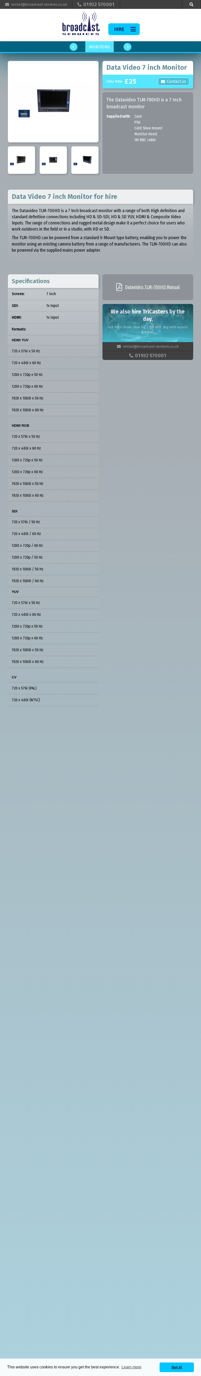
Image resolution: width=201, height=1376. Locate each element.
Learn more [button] (131, 1367)
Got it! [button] (177, 1367)
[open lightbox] (53, 101)
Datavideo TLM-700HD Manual (152, 287)
